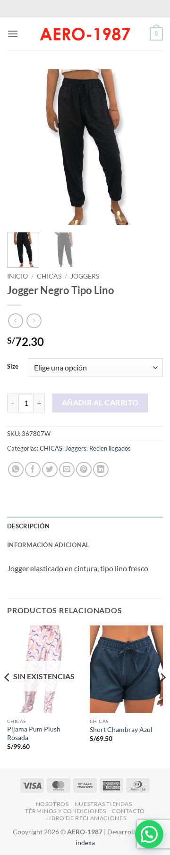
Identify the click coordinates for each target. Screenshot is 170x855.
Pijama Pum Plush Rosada (33, 733)
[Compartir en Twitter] (50, 469)
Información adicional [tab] (48, 545)
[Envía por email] (67, 469)
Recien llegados (110, 448)
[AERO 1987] (85, 34)
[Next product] (15, 320)
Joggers (84, 276)
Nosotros (52, 803)
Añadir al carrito (100, 402)
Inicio (17, 276)
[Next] (147, 147)
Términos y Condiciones (65, 810)
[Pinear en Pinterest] (84, 469)
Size (12, 366)
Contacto (128, 810)
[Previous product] (33, 320)
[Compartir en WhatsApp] (16, 469)
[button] (12, 33)
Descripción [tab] (28, 526)
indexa (85, 843)
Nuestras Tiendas (103, 803)
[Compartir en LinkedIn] (101, 469)
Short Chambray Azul (121, 729)
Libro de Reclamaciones (86, 818)
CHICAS (49, 276)
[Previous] (22, 147)
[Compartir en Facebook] (33, 469)
